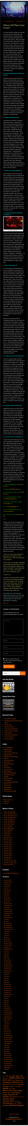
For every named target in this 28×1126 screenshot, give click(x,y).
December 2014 (8, 925)
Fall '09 (21, 1082)
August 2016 (7, 915)
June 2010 (6, 1024)
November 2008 (8, 1061)
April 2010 (6, 1027)
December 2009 (8, 1035)
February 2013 (7, 961)
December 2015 (8, 917)
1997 (13, 1076)
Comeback (6, 1082)
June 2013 (6, 953)
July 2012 (6, 974)
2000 (3, 1078)
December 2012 (8, 964)
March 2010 (7, 1029)
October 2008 (7, 1063)
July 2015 (6, 919)
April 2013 (6, 957)
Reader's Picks (6, 1092)
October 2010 (7, 1016)
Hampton (11, 1086)
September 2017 (8, 905)
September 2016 (8, 913)
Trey (15, 1103)
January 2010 (7, 1033)
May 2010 (6, 1025)
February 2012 (7, 984)
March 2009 (7, 1053)
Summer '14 (22, 1096)
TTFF (19, 1103)
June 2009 (6, 1047)
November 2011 (8, 990)
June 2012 (6, 976)
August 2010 (7, 1020)
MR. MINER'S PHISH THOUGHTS (14, 9)
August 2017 (7, 907)
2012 (4, 1080)
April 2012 (6, 980)
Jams (7, 603)
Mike (13, 1088)
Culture (14, 1082)
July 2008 (6, 1069)
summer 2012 (8, 1101)
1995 (7, 1076)
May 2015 (6, 921)
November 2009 (8, 1037)
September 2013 (8, 949)
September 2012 (8, 970)
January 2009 (7, 1057)
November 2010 (8, 1014)
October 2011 (7, 992)
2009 (11, 1078)
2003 (7, 1078)
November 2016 (8, 911)
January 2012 (7, 986)
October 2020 (7, 890)
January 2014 (7, 941)
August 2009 (7, 1043)
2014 (13, 1080)
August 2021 (7, 886)
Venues (5, 1105)
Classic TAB (19, 1080)
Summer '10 (6, 1096)
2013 (9, 1080)
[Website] (13, 653)
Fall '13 (10, 1084)
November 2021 (8, 882)
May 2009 (6, 1049)
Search (22, 673)
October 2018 (7, 899)
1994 (3, 1076)
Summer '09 (13, 1094)
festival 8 (15, 1084)
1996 (10, 1076)
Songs (4, 1094)
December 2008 (8, 1059)
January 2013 (7, 962)
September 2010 (8, 1018)
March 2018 (7, 901)
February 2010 (7, 1031)
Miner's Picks (7, 1090)
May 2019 (6, 894)
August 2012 (7, 972)
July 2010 (6, 1022)
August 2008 (7, 1067)
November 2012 (8, 966)
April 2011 (6, 1004)
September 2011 (8, 994)
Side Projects (16, 1092)
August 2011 (7, 996)
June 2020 (6, 892)
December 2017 (8, 903)
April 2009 (6, 1051)
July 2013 (6, 951)
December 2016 (8, 909)
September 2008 (8, 1065)
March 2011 (7, 1006)
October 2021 (7, 884)
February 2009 (7, 1055)
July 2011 (6, 998)
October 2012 (7, 968)
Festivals (20, 1084)
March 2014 (7, 939)
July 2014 (6, 933)
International (18, 1086)
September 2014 (8, 929)
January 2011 (7, 1010)
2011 (23, 1078)
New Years (18, 1090)
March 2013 (7, 959)
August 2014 (7, 931)
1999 (21, 1076)
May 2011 (6, 1002)
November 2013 (8, 945)
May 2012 (6, 978)
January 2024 (7, 880)
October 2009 (7, 1039)
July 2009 (6, 1045)
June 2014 (6, 935)
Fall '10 (4, 1084)
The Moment (7, 1103)
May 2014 (6, 937)
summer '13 (15, 1096)
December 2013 (8, 943)
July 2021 (6, 888)
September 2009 (8, 1041)
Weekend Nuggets (16, 1105)
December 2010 (8, 1012)
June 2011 (6, 1000)
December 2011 (8, 988)
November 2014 (8, 927)
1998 (17, 1076)
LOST (10, 1088)
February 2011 (7, 1008)
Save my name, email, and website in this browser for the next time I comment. (12, 660)
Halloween (5, 1086)
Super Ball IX (17, 1101)
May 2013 (6, 955)
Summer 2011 (8, 1099)
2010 (17, 1078)
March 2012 (7, 982)
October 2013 (7, 947)
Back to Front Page (14, 1114)
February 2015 (7, 923)
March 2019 (7, 897)
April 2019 (6, 896)
